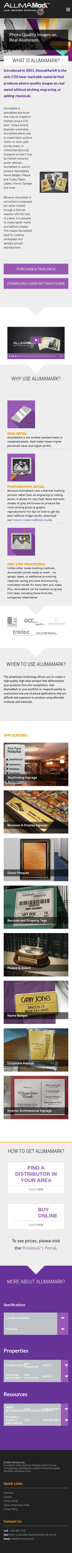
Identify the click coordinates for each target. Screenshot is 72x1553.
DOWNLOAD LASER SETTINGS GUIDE (36, 283)
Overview (8, 1492)
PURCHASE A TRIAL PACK (36, 269)
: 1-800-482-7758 (14, 1530)
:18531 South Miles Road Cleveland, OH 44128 (30, 1534)
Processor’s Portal (39, 1248)
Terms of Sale (11, 1501)
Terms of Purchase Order (17, 1505)
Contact (8, 1496)
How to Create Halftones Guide (32, 520)
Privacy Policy (11, 1509)
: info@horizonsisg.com (19, 1538)
